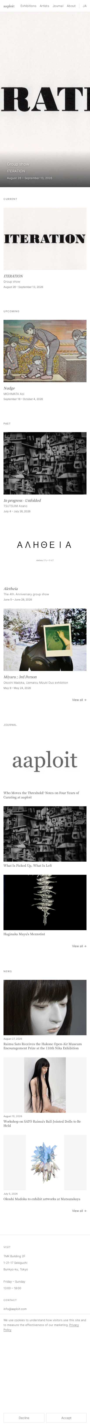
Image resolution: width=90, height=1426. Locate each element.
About (71, 6)
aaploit (8, 6)
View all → (79, 700)
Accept (66, 1418)
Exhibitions (28, 6)
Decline (24, 1418)
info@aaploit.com (15, 1309)
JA (85, 6)
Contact (10, 1300)
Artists (44, 6)
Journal (58, 6)
